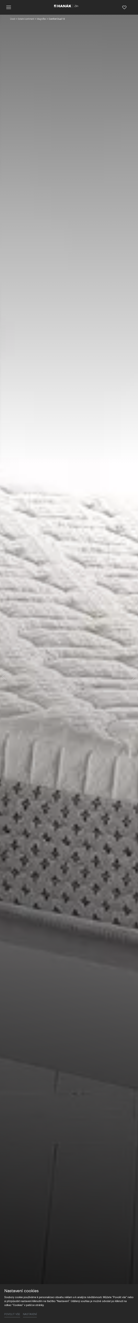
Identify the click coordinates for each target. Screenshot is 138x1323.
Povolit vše (12, 1314)
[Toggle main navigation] (8, 7)
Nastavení (30, 1314)
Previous (4, 676)
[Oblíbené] (124, 7)
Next (133, 676)
